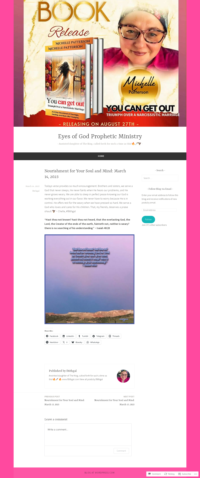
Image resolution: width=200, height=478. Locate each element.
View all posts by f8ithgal (91, 379)
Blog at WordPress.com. (100, 472)
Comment (121, 451)
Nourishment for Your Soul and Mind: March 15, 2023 (114, 400)
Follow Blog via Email (160, 189)
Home (101, 156)
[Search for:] (160, 178)
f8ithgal (35, 191)
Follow (148, 219)
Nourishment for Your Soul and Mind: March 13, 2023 (64, 400)
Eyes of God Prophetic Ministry (100, 136)
